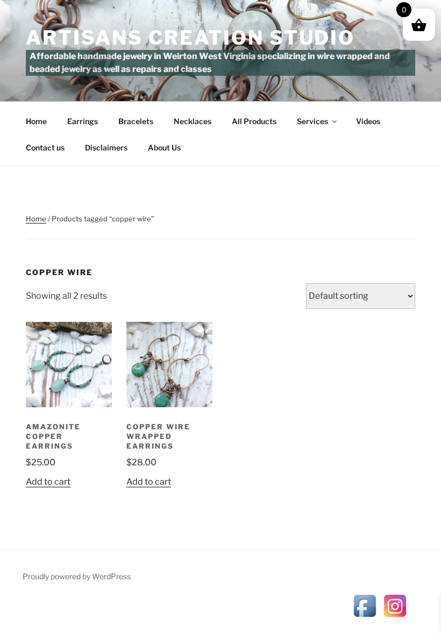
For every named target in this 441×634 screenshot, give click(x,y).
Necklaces (192, 121)
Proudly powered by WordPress (77, 576)
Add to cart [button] (48, 482)
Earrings (82, 121)
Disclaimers (106, 147)
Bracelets (135, 121)
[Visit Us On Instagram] (395, 618)
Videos (368, 121)
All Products (254, 121)
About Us (164, 147)
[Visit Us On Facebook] (365, 618)
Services (312, 121)
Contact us (45, 147)
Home (36, 121)
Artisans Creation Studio (190, 37)
